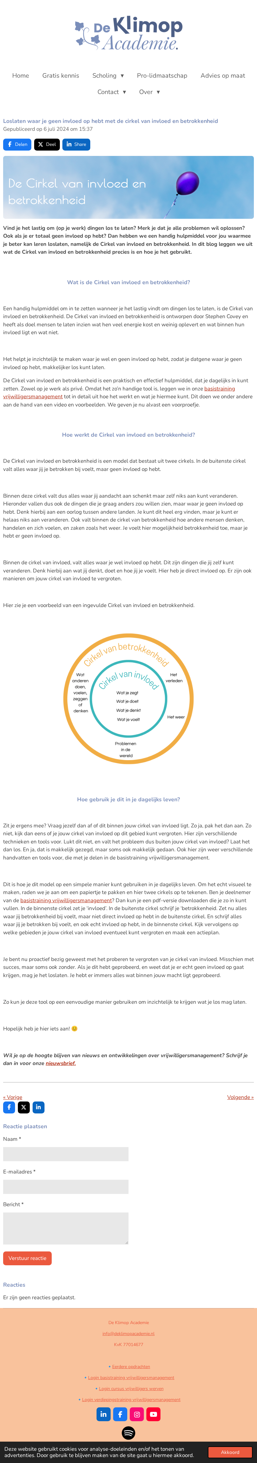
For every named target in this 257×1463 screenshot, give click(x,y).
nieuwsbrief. (61, 1063)
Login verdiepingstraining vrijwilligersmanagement (131, 1400)
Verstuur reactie (27, 1258)
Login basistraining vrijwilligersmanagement (131, 1378)
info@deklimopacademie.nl (128, 1334)
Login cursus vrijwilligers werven (131, 1389)
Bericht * (13, 1204)
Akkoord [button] (230, 1452)
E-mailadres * (19, 1171)
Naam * (12, 1139)
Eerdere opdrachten (131, 1367)
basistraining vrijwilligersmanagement (66, 900)
